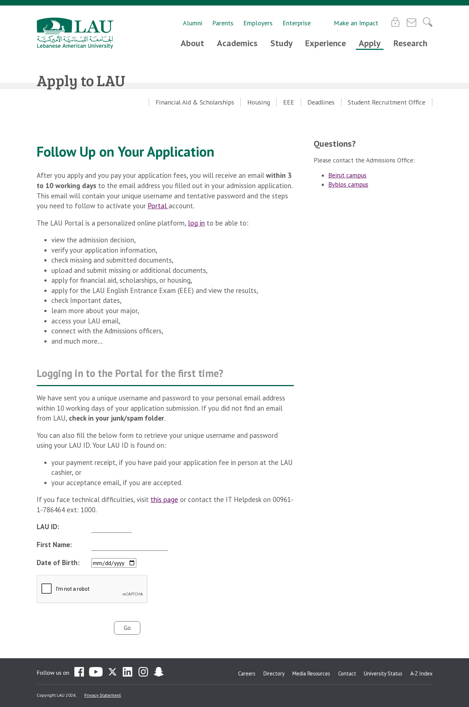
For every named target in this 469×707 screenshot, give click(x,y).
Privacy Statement (102, 695)
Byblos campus (348, 184)
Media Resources (311, 673)
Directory (274, 673)
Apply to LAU (81, 80)
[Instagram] (143, 672)
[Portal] (395, 22)
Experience (325, 43)
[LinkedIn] (127, 672)
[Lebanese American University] (75, 33)
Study (281, 43)
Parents (222, 23)
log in (196, 223)
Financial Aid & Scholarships (195, 102)
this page (164, 499)
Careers (246, 673)
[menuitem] (195, 102)
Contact (347, 673)
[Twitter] (112, 672)
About (192, 43)
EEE (288, 102)
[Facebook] (79, 672)
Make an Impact (356, 23)
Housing (258, 102)
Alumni (192, 23)
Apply (369, 43)
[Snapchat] (158, 672)
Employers (258, 23)
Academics (237, 43)
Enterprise (296, 23)
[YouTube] (96, 672)
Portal (158, 205)
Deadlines (321, 102)
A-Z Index (421, 673)
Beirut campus (347, 175)
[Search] (427, 22)
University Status (383, 673)
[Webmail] (411, 22)
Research (410, 43)
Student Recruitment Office (386, 102)
